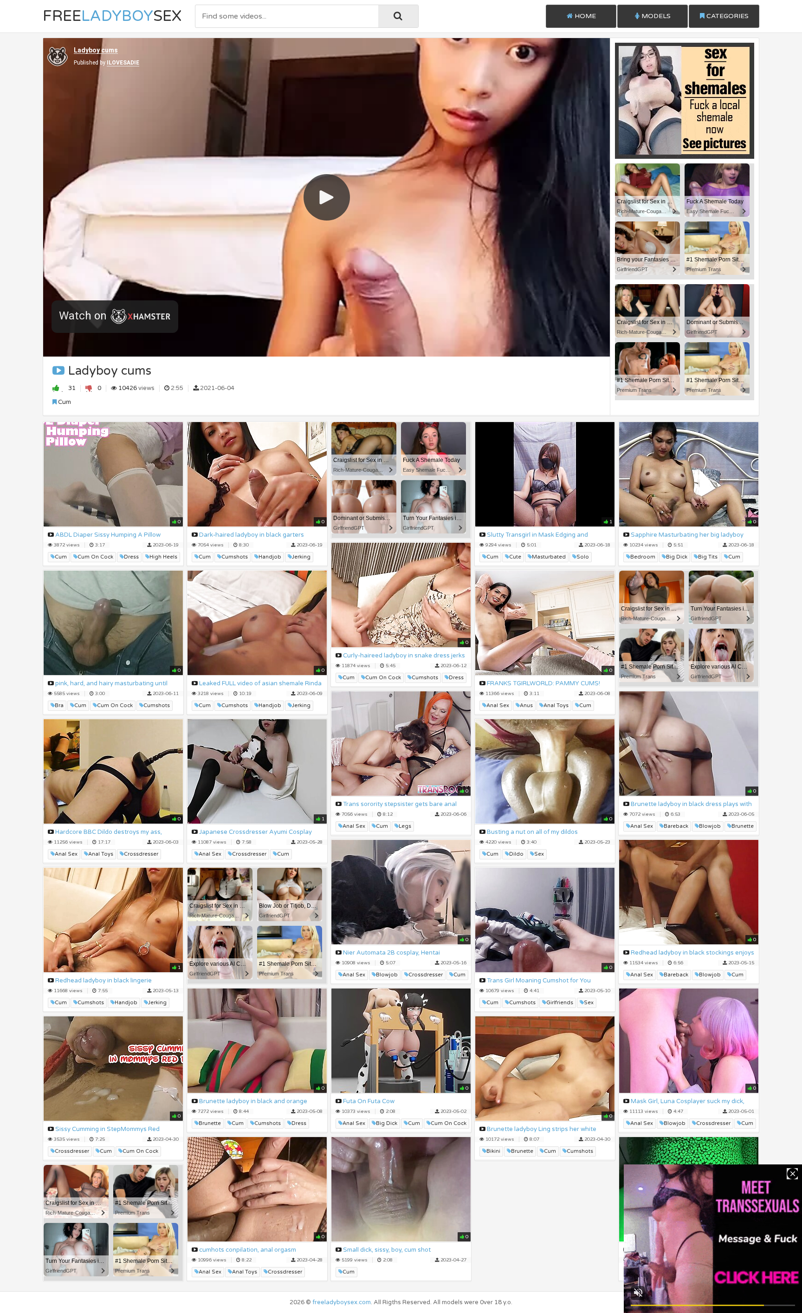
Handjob (270, 557)
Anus (526, 705)
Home (584, 16)
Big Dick (676, 557)
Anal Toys (556, 705)
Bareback (676, 826)
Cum (64, 402)
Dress (131, 557)
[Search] (398, 16)
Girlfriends (559, 1003)
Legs (405, 826)
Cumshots (234, 557)
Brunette (742, 826)
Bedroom (642, 557)
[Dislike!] (89, 388)
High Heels (163, 557)
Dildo (516, 854)
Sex (539, 854)
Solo (582, 557)
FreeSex (112, 16)
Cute (515, 557)
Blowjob (710, 826)
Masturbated (549, 557)
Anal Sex (497, 705)
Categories (727, 16)
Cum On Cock (95, 557)
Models (655, 16)
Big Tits (708, 557)
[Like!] (58, 388)
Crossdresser (141, 854)
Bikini (493, 1151)
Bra (59, 705)
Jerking (301, 557)
